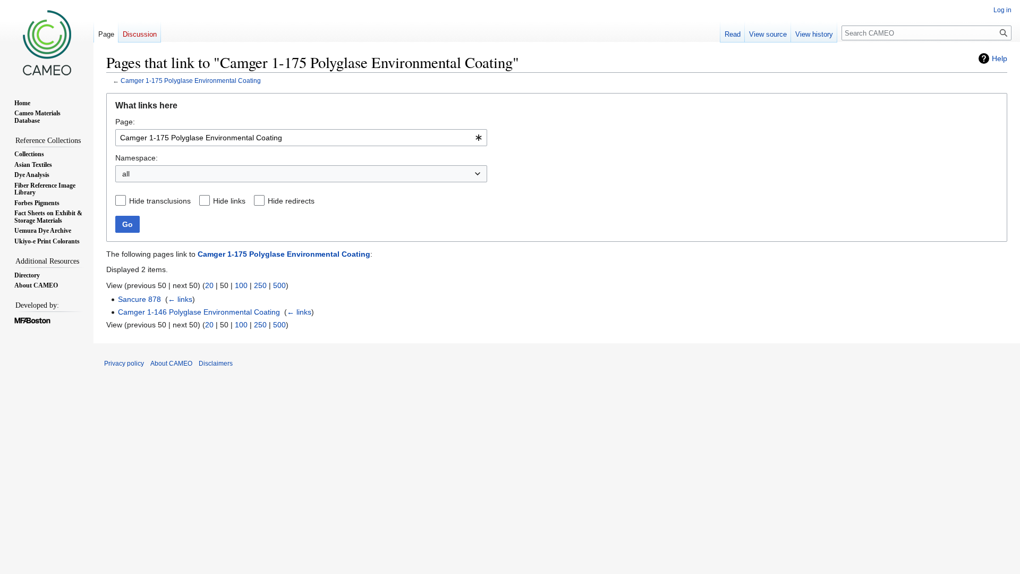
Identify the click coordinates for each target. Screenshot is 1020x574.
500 (279, 285)
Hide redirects (291, 201)
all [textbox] (126, 174)
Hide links (229, 201)
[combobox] (301, 137)
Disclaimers (216, 363)
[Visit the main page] (46, 42)
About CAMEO (171, 363)
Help (999, 58)
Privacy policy (124, 363)
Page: (125, 121)
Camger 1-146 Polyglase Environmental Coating (199, 312)
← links (180, 299)
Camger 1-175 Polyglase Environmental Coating (191, 80)
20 (209, 285)
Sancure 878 (139, 299)
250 (260, 285)
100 (241, 285)
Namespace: (136, 158)
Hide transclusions (160, 201)
